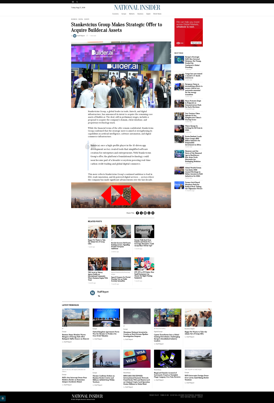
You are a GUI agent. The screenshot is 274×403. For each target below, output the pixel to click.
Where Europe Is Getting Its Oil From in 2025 (193, 128)
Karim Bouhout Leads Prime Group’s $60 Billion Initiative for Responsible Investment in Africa (193, 140)
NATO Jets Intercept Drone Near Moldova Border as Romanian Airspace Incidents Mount (74, 380)
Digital (80, 19)
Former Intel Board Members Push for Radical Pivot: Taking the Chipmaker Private (193, 185)
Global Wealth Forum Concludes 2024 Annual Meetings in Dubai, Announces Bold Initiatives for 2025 (194, 172)
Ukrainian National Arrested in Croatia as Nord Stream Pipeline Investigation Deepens (135, 334)
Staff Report (81, 36)
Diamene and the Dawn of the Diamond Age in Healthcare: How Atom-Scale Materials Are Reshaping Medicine (193, 156)
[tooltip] (137, 212)
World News (127, 373)
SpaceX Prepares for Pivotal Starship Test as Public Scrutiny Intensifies (120, 279)
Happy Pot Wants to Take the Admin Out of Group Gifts (97, 242)
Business (74, 19)
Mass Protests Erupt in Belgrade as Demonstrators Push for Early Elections (193, 104)
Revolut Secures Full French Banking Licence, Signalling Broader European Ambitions (120, 246)
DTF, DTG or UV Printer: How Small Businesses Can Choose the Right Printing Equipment (144, 275)
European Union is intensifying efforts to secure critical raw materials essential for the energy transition (194, 89)
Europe (86, 19)
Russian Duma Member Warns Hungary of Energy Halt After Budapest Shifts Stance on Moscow (75, 337)
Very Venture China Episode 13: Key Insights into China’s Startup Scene (193, 116)
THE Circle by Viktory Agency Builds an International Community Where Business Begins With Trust (98, 276)
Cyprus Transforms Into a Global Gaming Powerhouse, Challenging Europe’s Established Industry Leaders (167, 338)
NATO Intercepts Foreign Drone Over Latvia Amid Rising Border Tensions (197, 378)
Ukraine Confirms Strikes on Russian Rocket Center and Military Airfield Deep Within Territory (104, 379)
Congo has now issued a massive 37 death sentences (193, 76)
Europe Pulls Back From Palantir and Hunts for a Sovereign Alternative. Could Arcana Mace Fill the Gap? (144, 243)
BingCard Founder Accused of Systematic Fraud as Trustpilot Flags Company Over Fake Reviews (167, 375)
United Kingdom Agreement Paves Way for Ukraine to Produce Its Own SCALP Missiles (106, 334)
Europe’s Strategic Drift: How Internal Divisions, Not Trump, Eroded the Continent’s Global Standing (193, 62)
